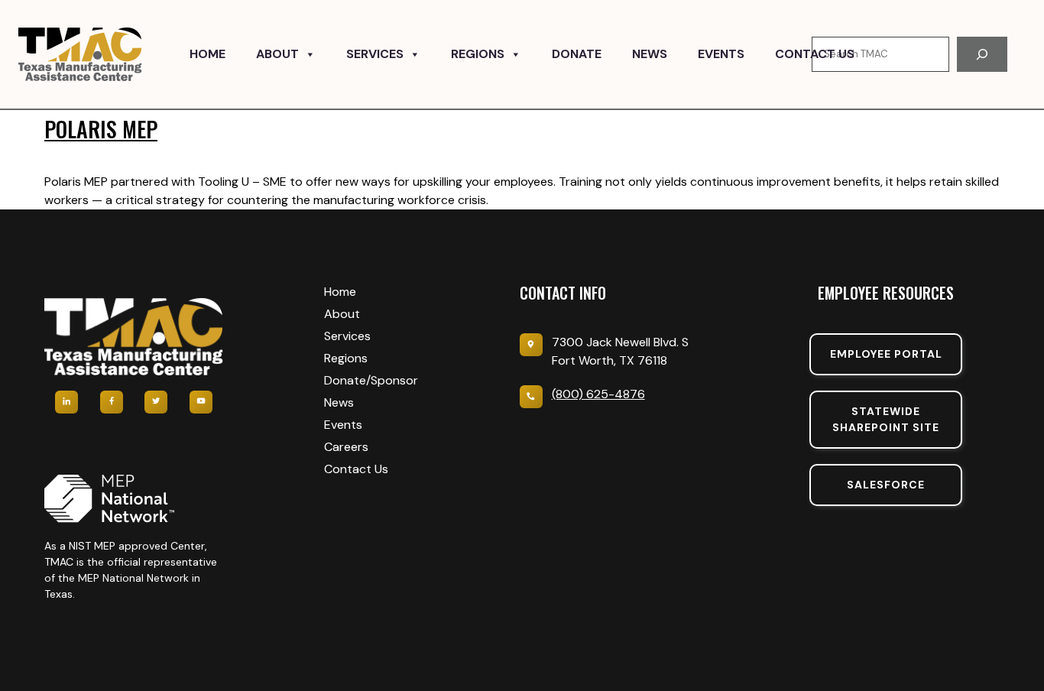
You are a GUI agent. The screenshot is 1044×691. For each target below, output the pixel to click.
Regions (477, 54)
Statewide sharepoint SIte (885, 419)
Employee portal (886, 354)
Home (207, 54)
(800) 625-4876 (598, 394)
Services (375, 54)
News (649, 54)
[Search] (982, 54)
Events (721, 54)
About (277, 54)
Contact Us (814, 54)
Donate (576, 54)
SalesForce (886, 484)
